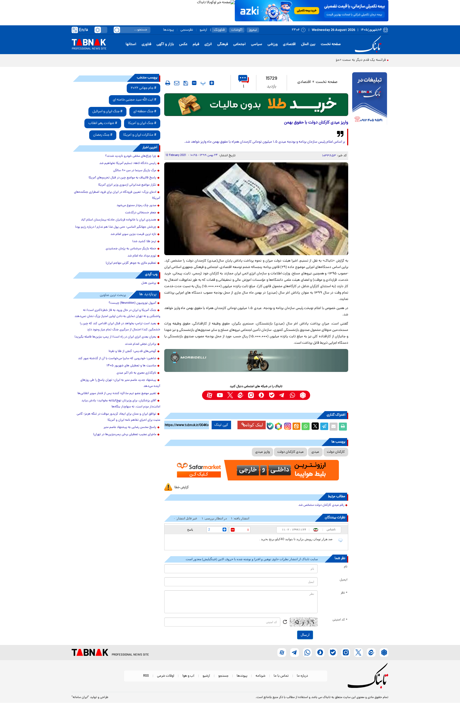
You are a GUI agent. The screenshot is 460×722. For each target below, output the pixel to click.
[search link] (117, 30)
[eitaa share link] (296, 427)
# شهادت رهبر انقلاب (102, 123)
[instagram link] (251, 395)
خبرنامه (260, 676)
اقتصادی (289, 44)
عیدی (315, 452)
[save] (185, 83)
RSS (146, 676)
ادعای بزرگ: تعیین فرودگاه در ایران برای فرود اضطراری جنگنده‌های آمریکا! (117, 195)
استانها (131, 44)
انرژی (208, 44)
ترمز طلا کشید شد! (144, 241)
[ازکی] (311, 10)
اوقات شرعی (165, 676)
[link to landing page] (369, 44)
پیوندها (168, 30)
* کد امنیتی (339, 619)
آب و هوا (188, 676)
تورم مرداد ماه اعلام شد (142, 256)
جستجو (223, 676)
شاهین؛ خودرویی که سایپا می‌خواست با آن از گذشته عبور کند (117, 358)
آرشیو (203, 30)
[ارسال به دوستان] (334, 427)
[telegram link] (282, 395)
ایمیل (343, 579)
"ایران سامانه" (80, 697)
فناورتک (219, 30)
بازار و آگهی (165, 44)
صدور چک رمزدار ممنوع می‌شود (136, 205)
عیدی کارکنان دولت (290, 452)
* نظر (344, 593)
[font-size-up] (211, 83)
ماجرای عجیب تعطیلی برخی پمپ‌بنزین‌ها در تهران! (124, 434)
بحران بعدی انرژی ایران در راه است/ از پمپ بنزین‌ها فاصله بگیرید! (115, 337)
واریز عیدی (262, 452)
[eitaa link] (240, 395)
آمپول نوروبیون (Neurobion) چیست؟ (132, 303)
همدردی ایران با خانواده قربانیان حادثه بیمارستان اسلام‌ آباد (118, 220)
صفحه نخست (331, 44)
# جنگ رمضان (102, 135)
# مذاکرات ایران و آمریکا (139, 135)
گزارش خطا (181, 487)
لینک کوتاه (254, 425)
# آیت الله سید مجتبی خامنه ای (134, 99)
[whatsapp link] (292, 395)
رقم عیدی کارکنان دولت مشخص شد (321, 505)
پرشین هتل (148, 283)
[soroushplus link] (261, 395)
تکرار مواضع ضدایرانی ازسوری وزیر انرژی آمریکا (127, 185)
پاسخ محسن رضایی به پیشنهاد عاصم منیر (130, 427)
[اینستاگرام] (287, 426)
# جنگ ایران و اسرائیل (107, 111)
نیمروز (253, 30)
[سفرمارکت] (256, 470)
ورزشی (273, 44)
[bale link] (271, 395)
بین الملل (308, 44)
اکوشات (236, 30)
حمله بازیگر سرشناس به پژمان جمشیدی (131, 248)
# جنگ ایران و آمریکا (142, 123)
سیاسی (256, 44)
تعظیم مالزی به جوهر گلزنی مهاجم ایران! (131, 263)
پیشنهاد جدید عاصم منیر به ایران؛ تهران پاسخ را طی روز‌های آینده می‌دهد (120, 383)
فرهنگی (222, 44)
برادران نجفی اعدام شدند (140, 344)
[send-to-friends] (177, 83)
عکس (183, 44)
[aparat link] (209, 395)
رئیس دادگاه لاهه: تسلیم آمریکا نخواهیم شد (127, 163)
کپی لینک (221, 425)
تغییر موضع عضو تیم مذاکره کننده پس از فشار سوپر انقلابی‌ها (116, 393)
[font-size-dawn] (194, 83)
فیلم (196, 44)
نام (345, 566)
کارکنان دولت (336, 452)
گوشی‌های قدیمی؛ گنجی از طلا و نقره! (132, 351)
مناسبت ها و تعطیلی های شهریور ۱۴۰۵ (131, 365)
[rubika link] (302, 395)
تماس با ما (281, 676)
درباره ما (302, 676)
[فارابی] (256, 104)
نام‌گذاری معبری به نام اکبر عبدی (136, 373)
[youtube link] (219, 395)
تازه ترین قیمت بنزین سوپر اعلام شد (133, 234)
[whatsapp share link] (306, 427)
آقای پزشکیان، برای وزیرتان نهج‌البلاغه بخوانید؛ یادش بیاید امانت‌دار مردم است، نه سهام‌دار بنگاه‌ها (120, 403)
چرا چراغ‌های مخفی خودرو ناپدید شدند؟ (130, 156)
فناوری (146, 44)
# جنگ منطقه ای (144, 111)
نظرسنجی (186, 30)
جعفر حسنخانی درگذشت (140, 212)
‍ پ (202, 83)
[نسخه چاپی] (343, 427)
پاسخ (190, 529)
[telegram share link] (324, 427)
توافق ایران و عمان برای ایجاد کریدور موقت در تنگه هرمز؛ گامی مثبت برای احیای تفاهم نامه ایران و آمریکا (118, 417)
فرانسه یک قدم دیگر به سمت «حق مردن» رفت (352, 60)
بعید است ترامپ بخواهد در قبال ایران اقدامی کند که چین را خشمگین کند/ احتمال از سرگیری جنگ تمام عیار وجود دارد (120, 326)
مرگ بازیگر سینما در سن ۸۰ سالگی (134, 170)
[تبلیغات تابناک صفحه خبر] (369, 99)
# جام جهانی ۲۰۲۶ (143, 88)
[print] (167, 83)
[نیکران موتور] (256, 360)
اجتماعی (239, 44)
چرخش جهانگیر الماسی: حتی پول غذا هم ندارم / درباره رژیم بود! (115, 227)
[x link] (230, 395)
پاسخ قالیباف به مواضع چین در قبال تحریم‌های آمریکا (122, 177)
